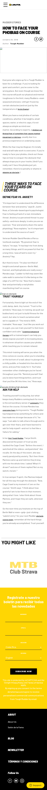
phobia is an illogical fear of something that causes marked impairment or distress (22, 133)
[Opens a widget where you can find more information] (35, 785)
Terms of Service (35, 683)
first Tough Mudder (15, 438)
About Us (12, 722)
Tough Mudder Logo (15, 4)
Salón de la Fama (16, 727)
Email (23, 628)
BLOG (11, 738)
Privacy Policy (17, 683)
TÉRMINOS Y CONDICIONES (23, 761)
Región (24, 642)
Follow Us (13, 772)
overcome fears (9, 410)
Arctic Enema (23, 109)
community (34, 403)
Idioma (23, 653)
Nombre (23, 614)
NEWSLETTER (16, 749)
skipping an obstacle (11, 172)
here (18, 692)
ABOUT (12, 714)
